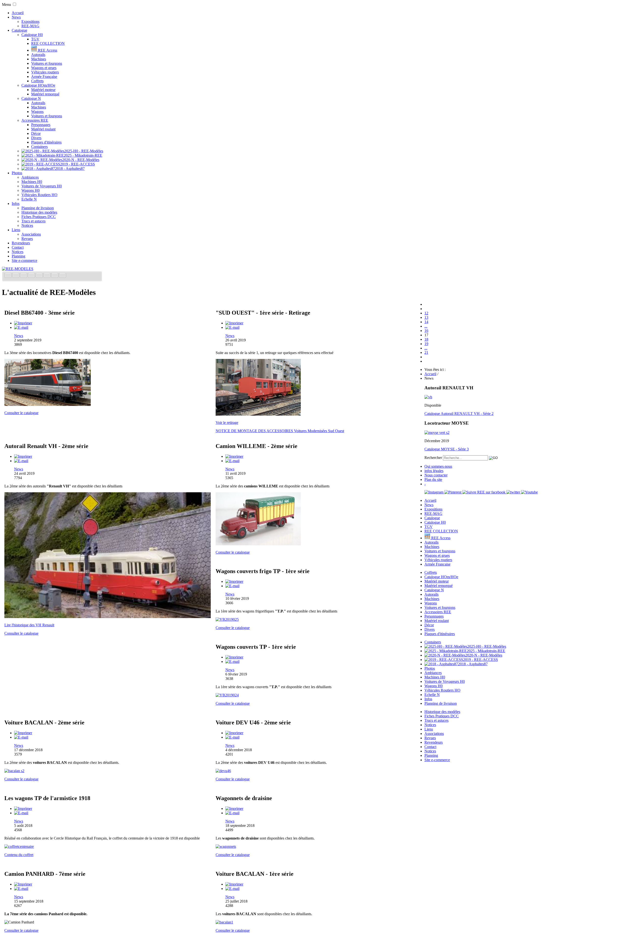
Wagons (37, 112)
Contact (18, 247)
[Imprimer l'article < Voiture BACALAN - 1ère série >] (234, 884)
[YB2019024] (227, 695)
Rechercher (433, 458)
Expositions (30, 21)
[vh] (428, 397)
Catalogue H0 (32, 35)
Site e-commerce (24, 260)
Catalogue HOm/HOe (38, 85)
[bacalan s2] (14, 771)
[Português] (47, 276)
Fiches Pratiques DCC (38, 217)
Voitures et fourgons (46, 63)
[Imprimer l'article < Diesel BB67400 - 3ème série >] (23, 323)
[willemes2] (258, 544)
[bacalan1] (224, 922)
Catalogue (19, 30)
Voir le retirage (227, 422)
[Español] (39, 276)
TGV (35, 39)
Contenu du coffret (18, 855)
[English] (16, 276)
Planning (18, 256)
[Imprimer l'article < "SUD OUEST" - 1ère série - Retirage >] (234, 323)
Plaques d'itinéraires (46, 142)
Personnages (40, 125)
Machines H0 (31, 182)
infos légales (433, 471)
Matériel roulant (43, 129)
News (16, 17)
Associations (31, 234)
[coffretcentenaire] (19, 846)
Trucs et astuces (33, 221)
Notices (27, 225)
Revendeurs (21, 243)
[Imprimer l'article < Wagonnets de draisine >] (234, 808)
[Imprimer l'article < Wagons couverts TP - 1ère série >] (234, 657)
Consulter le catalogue (21, 413)
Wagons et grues (43, 68)
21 (426, 352)
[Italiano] (32, 276)
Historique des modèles (39, 212)
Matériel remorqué (45, 94)
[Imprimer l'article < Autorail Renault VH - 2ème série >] (23, 456)
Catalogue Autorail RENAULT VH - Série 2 (459, 413)
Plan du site (433, 479)
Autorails (38, 55)
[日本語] (62, 276)
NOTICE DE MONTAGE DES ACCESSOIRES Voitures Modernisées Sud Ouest (280, 431)
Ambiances (30, 177)
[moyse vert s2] (436, 432)
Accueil (18, 13)
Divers (36, 138)
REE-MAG (30, 26)
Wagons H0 (30, 190)
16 (426, 331)
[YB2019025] (227, 619)
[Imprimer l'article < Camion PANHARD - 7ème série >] (23, 884)
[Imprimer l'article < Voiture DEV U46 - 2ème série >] (234, 733)
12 (426, 313)
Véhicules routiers (45, 72)
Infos (15, 203)
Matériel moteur (43, 90)
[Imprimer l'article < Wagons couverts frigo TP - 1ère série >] (234, 581)
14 (426, 322)
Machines (38, 59)
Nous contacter (436, 475)
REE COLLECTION (48, 43)
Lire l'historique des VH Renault (29, 625)
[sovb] (258, 414)
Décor (36, 133)
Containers (39, 147)
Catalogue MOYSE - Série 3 (446, 449)
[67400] (47, 404)
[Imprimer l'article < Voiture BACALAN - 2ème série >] (23, 733)
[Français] (8, 276)
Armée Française (44, 76)
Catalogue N (31, 98)
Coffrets (37, 81)
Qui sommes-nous (438, 466)
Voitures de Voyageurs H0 (41, 186)
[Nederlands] (55, 276)
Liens (16, 230)
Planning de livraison (37, 208)
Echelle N (29, 199)
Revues (27, 239)
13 (426, 317)
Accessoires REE (34, 120)
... (425, 326)
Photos (17, 173)
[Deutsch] (24, 276)
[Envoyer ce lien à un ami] (21, 327)
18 (426, 339)
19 (426, 344)
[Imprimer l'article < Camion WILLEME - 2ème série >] (234, 456)
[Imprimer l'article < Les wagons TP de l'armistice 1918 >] (23, 808)
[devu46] (223, 771)
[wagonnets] (226, 846)
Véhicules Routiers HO (39, 195)
